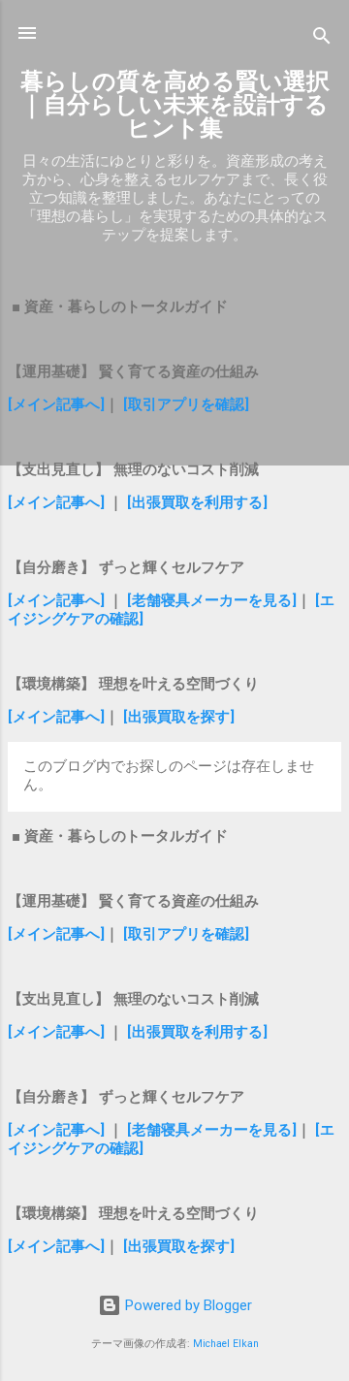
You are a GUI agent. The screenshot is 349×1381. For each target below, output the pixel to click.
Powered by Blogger (186, 1305)
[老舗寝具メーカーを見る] (212, 600)
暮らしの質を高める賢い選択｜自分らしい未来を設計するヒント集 (175, 105)
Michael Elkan (226, 1343)
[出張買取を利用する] (197, 502)
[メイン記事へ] (56, 404)
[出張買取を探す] (179, 716)
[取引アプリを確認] (186, 404)
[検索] (321, 39)
